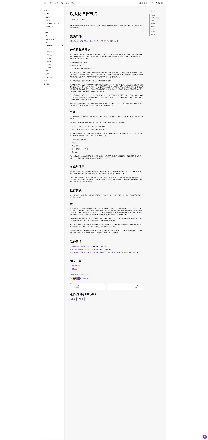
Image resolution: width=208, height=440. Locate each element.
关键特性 (125, 195)
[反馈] (205, 437)
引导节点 (49, 67)
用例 (153, 20)
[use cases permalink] (69, 112)
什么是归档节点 (155, 18)
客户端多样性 (50, 52)
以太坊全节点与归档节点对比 (81, 246)
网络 (47, 70)
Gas (47, 42)
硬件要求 (113, 177)
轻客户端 (49, 61)
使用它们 (111, 41)
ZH (160, 3)
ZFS (132, 218)
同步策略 (96, 41)
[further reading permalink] (69, 241)
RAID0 (112, 218)
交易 (47, 32)
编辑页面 (83, 19)
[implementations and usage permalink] (69, 167)
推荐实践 (153, 26)
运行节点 (49, 48)
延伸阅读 (153, 32)
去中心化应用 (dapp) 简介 (52, 23)
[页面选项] (78, 19)
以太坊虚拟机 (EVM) (51, 39)
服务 (79, 156)
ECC (139, 224)
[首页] (45, 3)
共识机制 (48, 74)
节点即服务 (49, 55)
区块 (47, 36)
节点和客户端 (49, 45)
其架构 (91, 41)
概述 (45, 10)
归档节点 (49, 64)
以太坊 (97, 25)
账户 (47, 29)
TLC (98, 212)
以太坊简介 (48, 17)
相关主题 (153, 34)
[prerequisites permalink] (69, 36)
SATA (135, 210)
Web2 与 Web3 (50, 26)
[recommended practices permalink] (69, 190)
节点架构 (49, 58)
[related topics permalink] (69, 261)
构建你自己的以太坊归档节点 (81, 249)
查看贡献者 (84, 278)
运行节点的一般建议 (79, 195)
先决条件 (153, 15)
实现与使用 (154, 23)
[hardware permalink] (69, 203)
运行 (105, 41)
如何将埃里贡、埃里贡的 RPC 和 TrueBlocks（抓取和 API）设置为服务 (94, 252)
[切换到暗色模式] (152, 3)
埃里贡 (72, 197)
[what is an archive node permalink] (69, 49)
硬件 (153, 29)
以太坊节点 (80, 41)
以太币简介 (48, 20)
